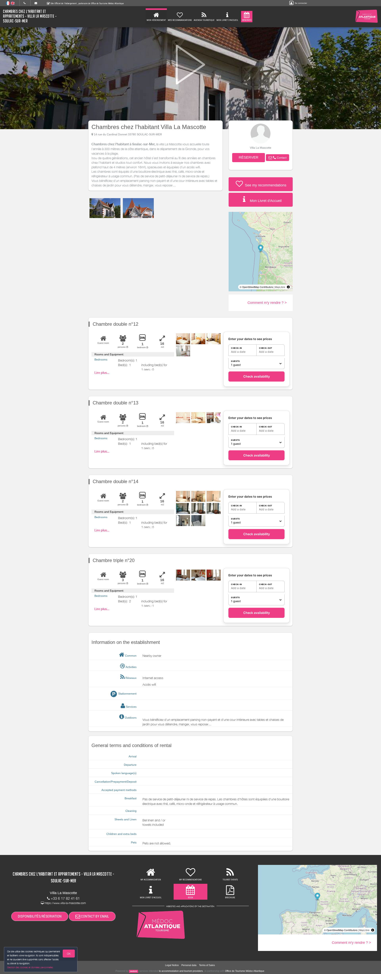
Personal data (188, 965)
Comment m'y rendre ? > (267, 303)
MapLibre (280, 287)
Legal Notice (172, 965)
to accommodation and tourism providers (181, 971)
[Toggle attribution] (288, 287)
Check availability (256, 376)
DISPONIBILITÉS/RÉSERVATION (40, 916)
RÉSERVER (248, 157)
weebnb (133, 971)
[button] (277, 157)
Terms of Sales (207, 965)
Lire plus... (101, 373)
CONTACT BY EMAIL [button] (94, 916)
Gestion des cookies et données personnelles (30, 967)
